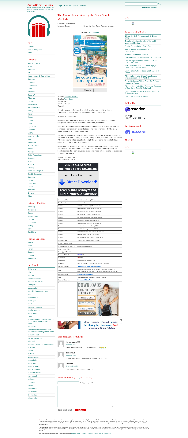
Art (29, 73)
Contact (90, 433)
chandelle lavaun (34, 373)
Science (31, 165)
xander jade (32, 360)
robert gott (31, 341)
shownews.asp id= (35, 278)
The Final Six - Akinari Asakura (136, 54)
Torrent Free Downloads (86, 266)
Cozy (93, 26)
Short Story (32, 232)
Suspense (31, 177)
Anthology (31, 207)
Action (30, 67)
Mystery (30, 139)
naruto (30, 304)
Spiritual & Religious (35, 171)
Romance (31, 158)
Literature (31, 130)
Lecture (30, 120)
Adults (30, 53)
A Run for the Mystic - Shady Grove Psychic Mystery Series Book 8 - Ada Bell (141, 77)
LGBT (30, 123)
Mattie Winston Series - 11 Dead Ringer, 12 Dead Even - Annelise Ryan (141, 67)
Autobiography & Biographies (39, 76)
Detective (31, 92)
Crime (30, 89)
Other (30, 196)
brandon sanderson (35, 338)
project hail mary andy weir (38, 291)
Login (60, 5)
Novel (30, 229)
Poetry (30, 149)
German (31, 255)
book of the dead (34, 370)
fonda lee (31, 382)
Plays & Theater (33, 146)
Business (31, 79)
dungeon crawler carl (35, 282)
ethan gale (32, 285)
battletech (31, 379)
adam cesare (32, 392)
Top (120, 320)
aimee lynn (32, 301)
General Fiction (70, 23)
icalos (30, 316)
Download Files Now (84, 280)
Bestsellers (32, 210)
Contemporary (33, 85)
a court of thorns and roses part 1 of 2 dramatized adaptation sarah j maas (41, 321)
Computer (31, 82)
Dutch (30, 246)
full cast (30, 272)
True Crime (32, 183)
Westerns (31, 190)
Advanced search (149, 7)
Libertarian (32, 223)
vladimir (31, 385)
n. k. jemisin (32, 327)
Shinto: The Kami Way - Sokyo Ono (138, 46)
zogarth (30, 351)
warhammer (32, 389)
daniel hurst (32, 363)
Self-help (31, 168)
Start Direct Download (85, 274)
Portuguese (32, 258)
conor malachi (33, 297)
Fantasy (31, 101)
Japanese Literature (107, 26)
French (30, 249)
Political (31, 152)
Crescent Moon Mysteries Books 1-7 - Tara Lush (143, 58)
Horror (30, 114)
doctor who (32, 269)
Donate (83, 5)
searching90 (94, 33)
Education (31, 98)
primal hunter (33, 313)
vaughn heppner (34, 310)
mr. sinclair (32, 348)
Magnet (99, 266)
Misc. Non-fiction (34, 136)
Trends (96, 433)
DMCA (101, 433)
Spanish (31, 252)
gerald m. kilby (33, 366)
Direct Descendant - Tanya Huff (136, 96)
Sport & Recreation (35, 174)
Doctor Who (32, 95)
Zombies (31, 193)
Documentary (33, 216)
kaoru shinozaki (33, 335)
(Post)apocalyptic (34, 63)
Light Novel (32, 127)
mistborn (31, 354)
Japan (98, 26)
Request (67, 5)
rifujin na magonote (35, 307)
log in (79, 378)
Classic (30, 213)
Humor (30, 117)
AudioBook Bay (40, 5)
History (30, 111)
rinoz (29, 294)
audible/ (31, 275)
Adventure (31, 70)
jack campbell (33, 288)
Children (31, 46)
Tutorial (30, 187)
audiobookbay (75, 433)
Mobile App (107, 433)
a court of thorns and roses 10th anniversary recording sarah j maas (41, 331)
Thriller (30, 180)
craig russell (32, 376)
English (30, 243)
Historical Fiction (34, 108)
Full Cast (31, 219)
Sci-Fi (30, 161)
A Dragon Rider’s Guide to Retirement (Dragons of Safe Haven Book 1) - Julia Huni (143, 87)
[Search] (159, 4)
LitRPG (30, 133)
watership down (33, 357)
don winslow (32, 395)
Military (30, 226)
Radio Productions (35, 155)
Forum (75, 5)
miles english (33, 398)
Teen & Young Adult (35, 50)
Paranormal (32, 142)
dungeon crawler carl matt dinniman (41, 344)
